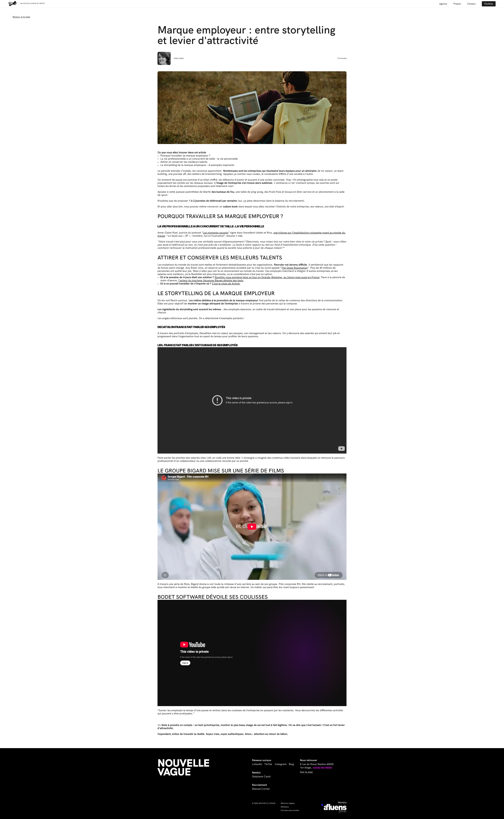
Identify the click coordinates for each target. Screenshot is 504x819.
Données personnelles (290, 810)
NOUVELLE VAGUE (185, 767)
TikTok (268, 764)
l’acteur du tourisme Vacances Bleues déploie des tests (210, 280)
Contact (471, 3)
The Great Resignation (294, 267)
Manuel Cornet (261, 789)
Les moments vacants (215, 232)
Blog (291, 764)
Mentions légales (288, 803)
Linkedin (257, 764)
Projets (457, 3)
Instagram (281, 764)
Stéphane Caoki (261, 776)
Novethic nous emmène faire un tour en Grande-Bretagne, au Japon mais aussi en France (267, 277)
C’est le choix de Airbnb (226, 283)
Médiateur (285, 807)
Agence (443, 3)
